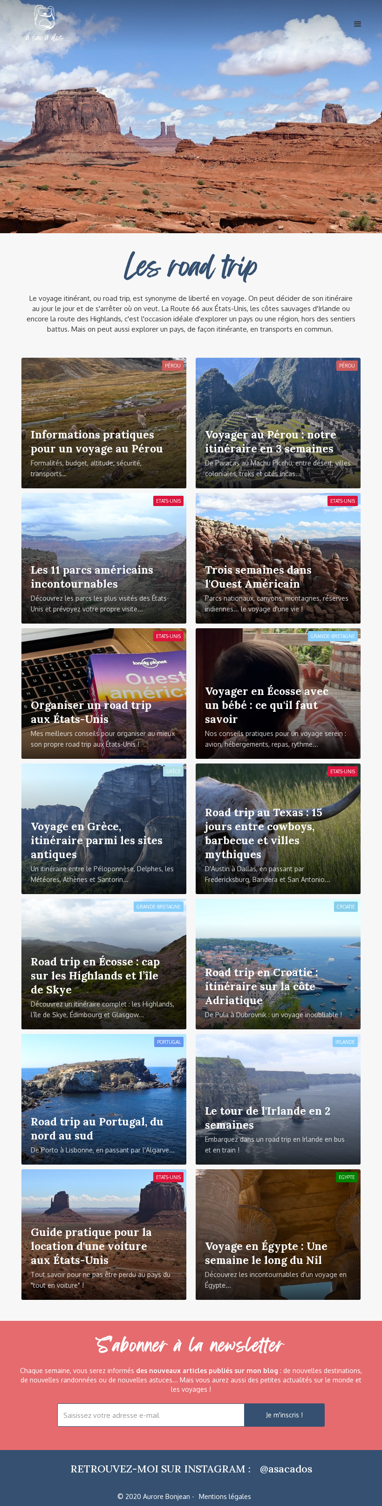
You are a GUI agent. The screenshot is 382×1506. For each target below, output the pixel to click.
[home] (44, 25)
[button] (363, 19)
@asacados (286, 1468)
